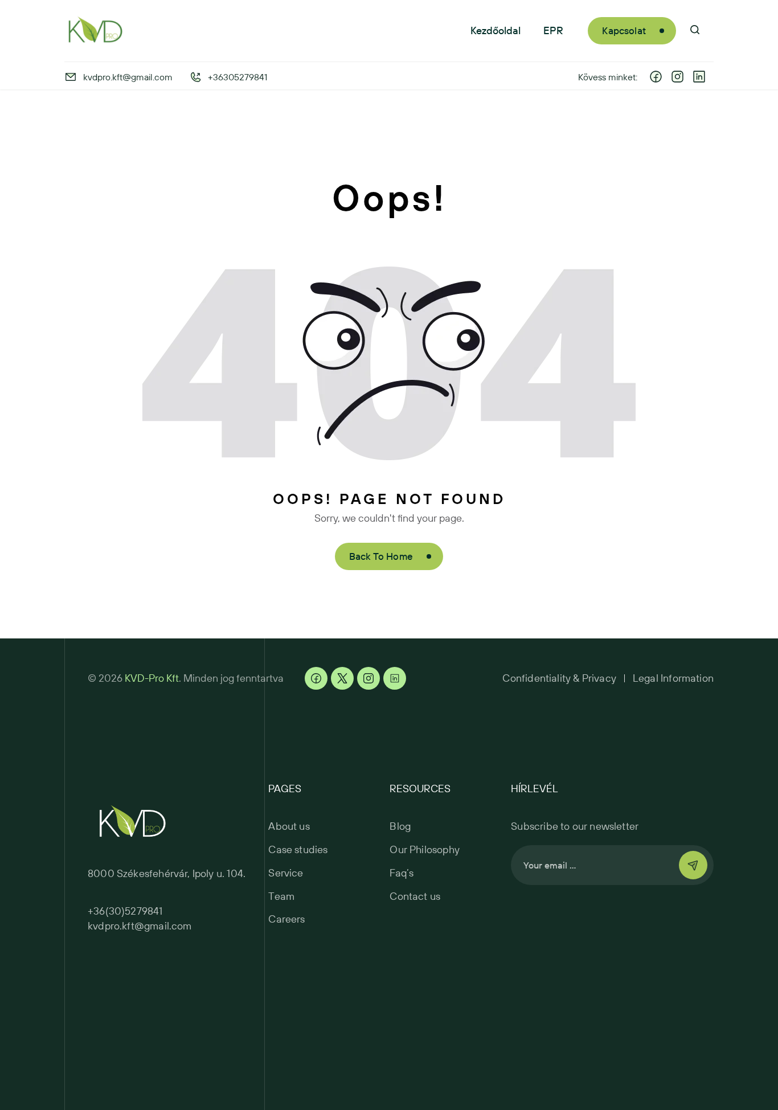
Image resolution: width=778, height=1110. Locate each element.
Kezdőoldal (495, 30)
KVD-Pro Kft (152, 678)
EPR (553, 30)
